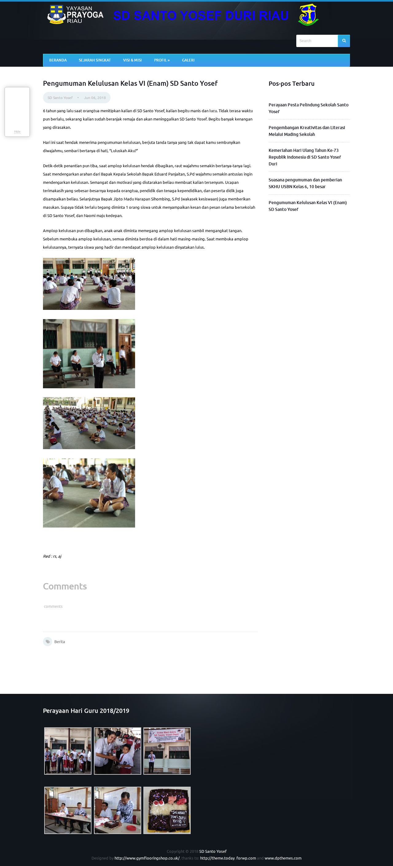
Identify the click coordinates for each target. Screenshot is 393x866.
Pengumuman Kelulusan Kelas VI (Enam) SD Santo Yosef (308, 206)
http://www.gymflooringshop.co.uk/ (147, 857)
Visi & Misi (132, 60)
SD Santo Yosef (60, 97)
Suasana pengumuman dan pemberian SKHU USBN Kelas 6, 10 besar (305, 183)
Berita (59, 641)
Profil (162, 60)
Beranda (58, 60)
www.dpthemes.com (283, 857)
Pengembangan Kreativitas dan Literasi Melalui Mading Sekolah (307, 131)
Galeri (188, 60)
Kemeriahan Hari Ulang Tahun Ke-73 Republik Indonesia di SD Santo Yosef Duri (305, 157)
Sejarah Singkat (95, 60)
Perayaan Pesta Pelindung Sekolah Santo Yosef (308, 108)
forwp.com (246, 857)
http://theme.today (217, 857)
